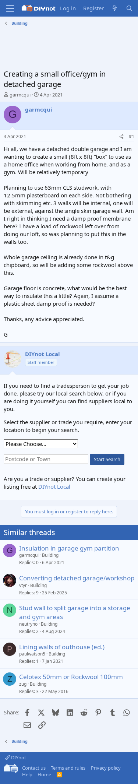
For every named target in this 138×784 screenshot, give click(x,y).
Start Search (107, 459)
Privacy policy (106, 767)
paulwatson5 (32, 654)
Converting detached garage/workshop (76, 578)
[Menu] (10, 8)
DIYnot (18, 757)
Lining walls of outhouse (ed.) (62, 647)
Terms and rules (68, 767)
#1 (131, 136)
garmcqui (20, 94)
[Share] (121, 137)
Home (44, 774)
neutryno (28, 624)
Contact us (34, 767)
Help (27, 774)
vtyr (23, 585)
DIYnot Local (54, 486)
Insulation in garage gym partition (69, 548)
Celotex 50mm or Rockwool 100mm (71, 676)
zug (22, 684)
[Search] (129, 8)
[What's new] (114, 8)
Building (50, 555)
